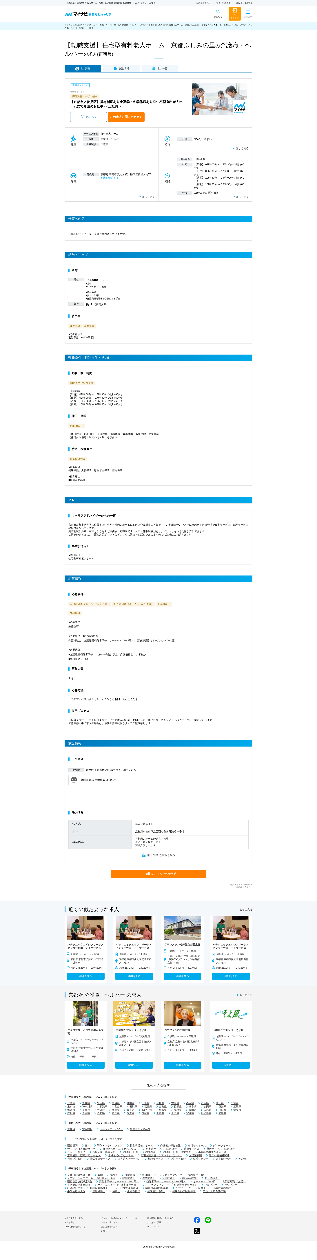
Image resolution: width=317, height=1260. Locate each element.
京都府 (143, 25)
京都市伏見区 (155, 25)
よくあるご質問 (154, 1222)
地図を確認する (110, 177)
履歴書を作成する (244, 3)
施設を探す (70, 1222)
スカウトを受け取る (74, 1218)
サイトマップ (153, 1226)
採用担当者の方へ (204, 3)
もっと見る (246, 909)
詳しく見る (242, 148)
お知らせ (105, 1231)
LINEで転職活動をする (75, 1226)
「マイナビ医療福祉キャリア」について (119, 1218)
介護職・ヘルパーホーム (109, 25)
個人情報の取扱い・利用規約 (160, 1218)
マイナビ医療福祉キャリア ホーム (80, 25)
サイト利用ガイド (224, 3)
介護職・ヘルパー (130, 25)
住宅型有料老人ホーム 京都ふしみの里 (181, 25)
